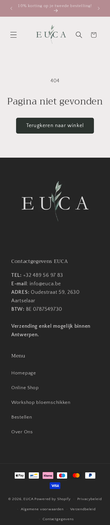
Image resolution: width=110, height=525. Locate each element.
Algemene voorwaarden (42, 509)
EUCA (28, 499)
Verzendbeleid (83, 509)
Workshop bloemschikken (41, 402)
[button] (13, 34)
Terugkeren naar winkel (55, 125)
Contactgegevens (58, 519)
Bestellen (21, 417)
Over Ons (22, 431)
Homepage (23, 373)
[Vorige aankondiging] (11, 8)
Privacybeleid (89, 499)
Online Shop (25, 387)
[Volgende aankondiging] (99, 8)
